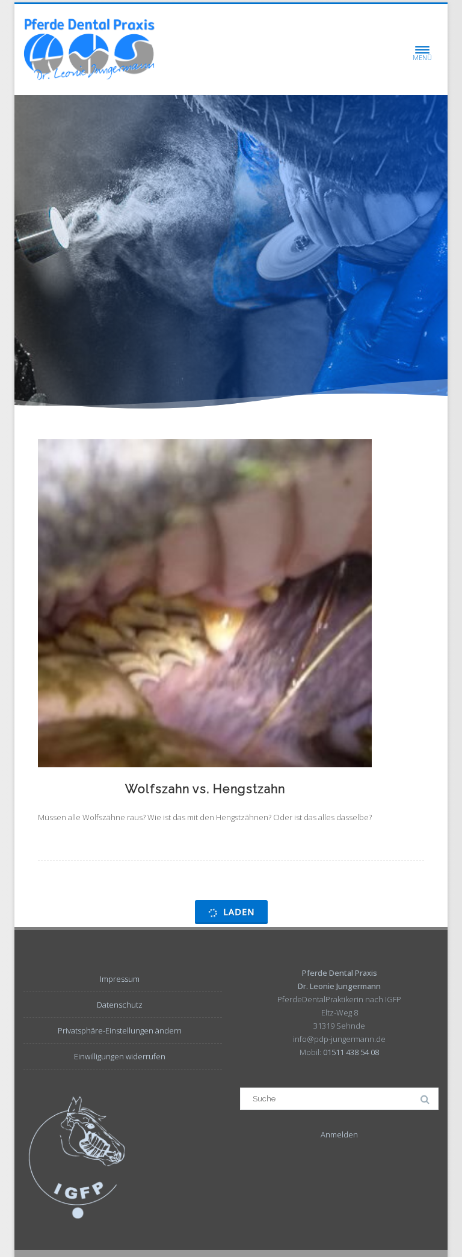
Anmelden (339, 1134)
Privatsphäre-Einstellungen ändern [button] (120, 1030)
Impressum (120, 978)
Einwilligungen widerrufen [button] (119, 1056)
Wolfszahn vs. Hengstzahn (205, 789)
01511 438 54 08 (351, 1052)
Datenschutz (120, 1004)
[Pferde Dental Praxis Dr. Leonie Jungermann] (89, 50)
